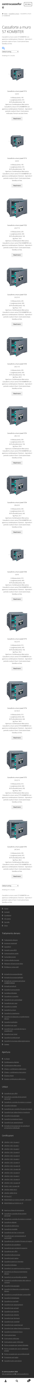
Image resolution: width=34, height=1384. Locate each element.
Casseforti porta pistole (12, 990)
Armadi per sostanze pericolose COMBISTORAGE (14, 982)
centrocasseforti (12, 5)
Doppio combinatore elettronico (15, 1079)
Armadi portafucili (10, 986)
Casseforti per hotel (10, 1034)
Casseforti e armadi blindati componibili (17, 1295)
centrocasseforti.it (22, 1374)
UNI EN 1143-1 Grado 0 (11, 1142)
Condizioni (7, 915)
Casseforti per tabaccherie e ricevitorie (17, 1112)
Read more (17, 119)
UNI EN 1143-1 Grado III (12, 1152)
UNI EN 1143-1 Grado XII (12, 1183)
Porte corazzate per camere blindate (16, 1345)
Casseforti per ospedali (11, 1322)
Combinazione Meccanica (12, 1065)
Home (5, 14)
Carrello (7, 922)
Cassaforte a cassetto (11, 996)
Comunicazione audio (11, 953)
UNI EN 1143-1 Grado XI (12, 1179)
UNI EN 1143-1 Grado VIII (12, 1169)
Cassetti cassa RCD (10, 950)
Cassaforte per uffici (11, 1093)
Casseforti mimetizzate (11, 1298)
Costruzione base (10, 1335)
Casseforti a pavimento (11, 1013)
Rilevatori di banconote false (13, 964)
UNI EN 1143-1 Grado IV (12, 1156)
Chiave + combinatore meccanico (15, 1072)
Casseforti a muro (14, 14)
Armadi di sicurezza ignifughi (13, 977)
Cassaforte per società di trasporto (15, 1248)
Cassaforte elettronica (11, 1226)
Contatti (7, 912)
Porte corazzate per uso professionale (16, 1354)
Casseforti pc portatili (11, 1301)
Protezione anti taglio (11, 1357)
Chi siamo (7, 919)
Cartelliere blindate (10, 993)
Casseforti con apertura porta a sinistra (17, 1268)
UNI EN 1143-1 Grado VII (12, 1166)
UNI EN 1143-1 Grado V (11, 1159)
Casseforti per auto (10, 1025)
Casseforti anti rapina (11, 1258)
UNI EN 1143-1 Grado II (11, 1149)
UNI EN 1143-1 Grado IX (12, 1173)
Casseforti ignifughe (10, 1022)
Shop (6, 926)
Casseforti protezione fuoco (13, 1119)
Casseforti (7, 947)
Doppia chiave (9, 1076)
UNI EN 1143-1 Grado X (11, 1176)
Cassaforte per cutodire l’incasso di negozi (18, 1109)
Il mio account (5, 1381)
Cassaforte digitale (10, 1222)
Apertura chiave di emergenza (14, 1210)
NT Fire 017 (8, 1196)
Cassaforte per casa (10, 1003)
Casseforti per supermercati (13, 1325)
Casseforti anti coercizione (13, 1361)
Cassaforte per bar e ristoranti (14, 1232)
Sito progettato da (8, 1374)
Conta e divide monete (11, 960)
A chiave (7, 1059)
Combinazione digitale (11, 1062)
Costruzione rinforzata (11, 1338)
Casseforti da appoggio (11, 1116)
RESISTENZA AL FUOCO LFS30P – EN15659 (17, 1200)
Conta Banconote (10, 957)
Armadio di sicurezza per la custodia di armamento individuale (17, 1127)
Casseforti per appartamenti (13, 1122)
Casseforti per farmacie (12, 1318)
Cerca (17, 1381)
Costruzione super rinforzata (13, 1342)
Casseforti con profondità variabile (15, 1277)
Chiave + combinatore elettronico (15, 1069)
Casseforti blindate (10, 1106)
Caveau (6, 1044)
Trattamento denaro (11, 940)
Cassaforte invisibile (10, 1229)
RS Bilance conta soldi (11, 967)
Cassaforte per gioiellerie (12, 1245)
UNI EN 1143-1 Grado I (11, 1146)
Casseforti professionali (12, 1038)
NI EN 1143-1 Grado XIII (11, 1186)
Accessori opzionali (10, 943)
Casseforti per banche (11, 1311)
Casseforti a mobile (10, 1007)
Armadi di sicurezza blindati (13, 974)
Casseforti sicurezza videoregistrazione (17, 1041)
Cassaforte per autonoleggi (13, 1000)
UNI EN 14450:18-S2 (10, 1193)
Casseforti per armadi (11, 1308)
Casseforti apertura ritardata (13, 1262)
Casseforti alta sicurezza (12, 1255)
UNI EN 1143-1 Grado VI (12, 1163)
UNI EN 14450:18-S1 (10, 1190)
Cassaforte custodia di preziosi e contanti (17, 1102)
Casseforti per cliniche (11, 1315)
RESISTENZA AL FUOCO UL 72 (13, 1203)
